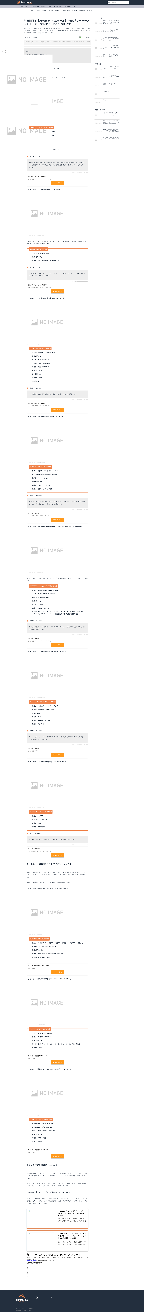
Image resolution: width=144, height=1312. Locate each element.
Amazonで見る (57, 183)
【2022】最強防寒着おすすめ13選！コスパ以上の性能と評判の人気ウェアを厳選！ (111, 39)
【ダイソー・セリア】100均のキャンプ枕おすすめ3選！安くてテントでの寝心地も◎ (111, 30)
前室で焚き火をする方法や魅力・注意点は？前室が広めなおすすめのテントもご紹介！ (111, 55)
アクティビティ (35, 6)
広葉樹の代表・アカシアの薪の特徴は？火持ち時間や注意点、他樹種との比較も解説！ (111, 22)
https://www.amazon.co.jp (81, 172)
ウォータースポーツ (46, 6)
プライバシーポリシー (21, 1308)
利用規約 (31, 1308)
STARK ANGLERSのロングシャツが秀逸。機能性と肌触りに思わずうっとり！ (111, 139)
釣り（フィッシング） (70, 6)
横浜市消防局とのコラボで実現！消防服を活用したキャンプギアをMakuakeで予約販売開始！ (111, 122)
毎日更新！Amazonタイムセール (111, 100)
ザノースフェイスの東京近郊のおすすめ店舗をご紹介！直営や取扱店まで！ (111, 47)
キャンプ (27, 6)
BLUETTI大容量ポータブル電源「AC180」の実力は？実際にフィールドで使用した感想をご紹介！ (111, 130)
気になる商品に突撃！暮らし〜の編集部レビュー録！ (111, 84)
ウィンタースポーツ (57, 6)
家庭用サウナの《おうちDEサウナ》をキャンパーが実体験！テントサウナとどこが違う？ (111, 114)
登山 (22, 6)
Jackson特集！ (107, 91)
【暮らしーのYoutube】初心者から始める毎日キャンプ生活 (111, 67)
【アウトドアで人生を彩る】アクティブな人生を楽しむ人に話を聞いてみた (111, 76)
